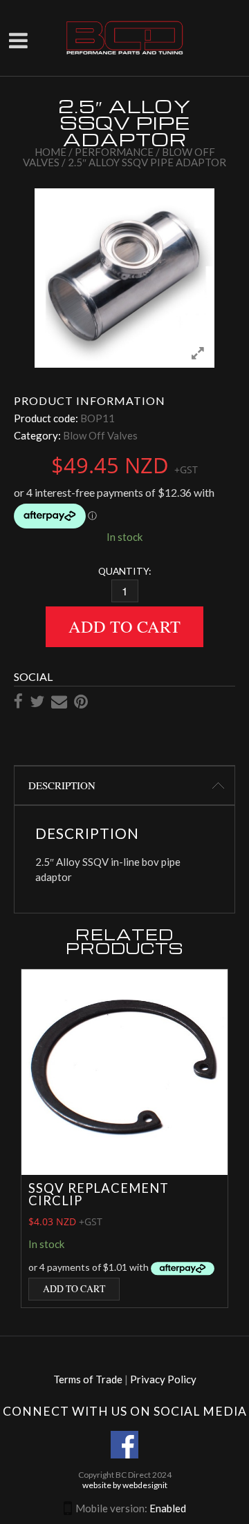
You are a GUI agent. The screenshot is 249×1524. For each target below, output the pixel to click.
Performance (114, 152)
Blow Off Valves (100, 435)
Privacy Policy (163, 1379)
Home (50, 152)
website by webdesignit (124, 1485)
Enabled (167, 1508)
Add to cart (124, 626)
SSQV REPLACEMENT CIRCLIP (98, 1194)
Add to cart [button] (74, 1288)
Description (61, 785)
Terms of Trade (87, 1379)
